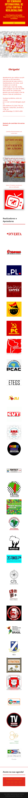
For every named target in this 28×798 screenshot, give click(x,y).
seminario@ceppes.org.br (17, 102)
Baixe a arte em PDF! (14, 169)
